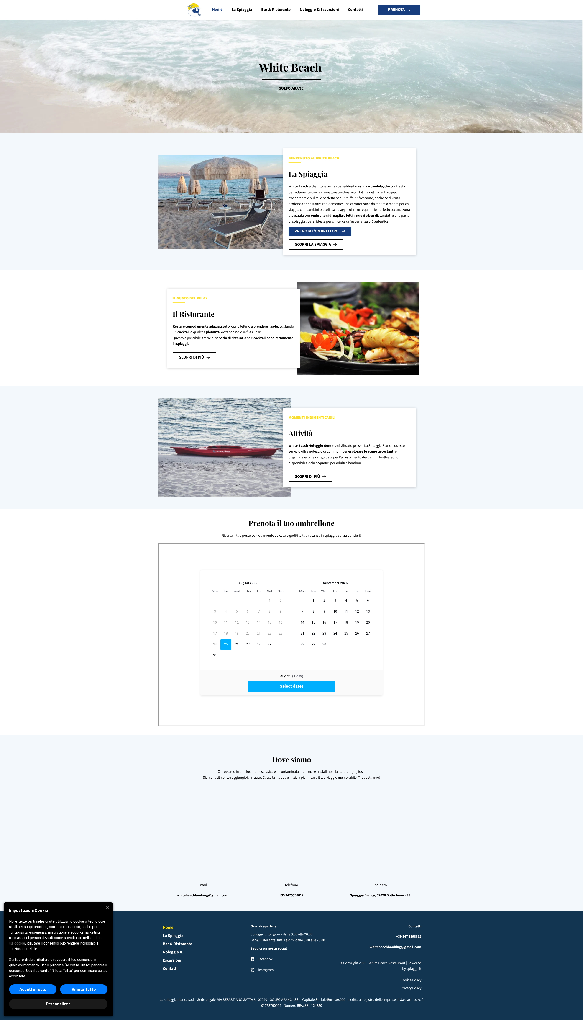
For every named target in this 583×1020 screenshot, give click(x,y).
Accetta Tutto (32, 989)
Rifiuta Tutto (84, 989)
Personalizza (58, 1004)
